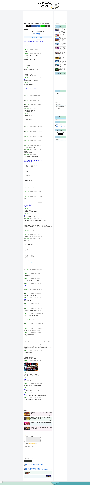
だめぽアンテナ (58, 125)
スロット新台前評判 (58, 104)
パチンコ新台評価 (57, 95)
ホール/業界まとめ (57, 108)
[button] (47, 26)
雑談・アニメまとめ (57, 110)
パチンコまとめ (57, 93)
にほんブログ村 (38, 34)
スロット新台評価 (57, 102)
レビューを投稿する (28, 460)
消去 (36, 443)
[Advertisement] (38, 17)
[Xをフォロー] (60, 134)
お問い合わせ (56, 139)
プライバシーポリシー (58, 141)
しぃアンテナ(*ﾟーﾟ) (59, 124)
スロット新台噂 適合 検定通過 (59, 106)
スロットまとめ (57, 100)
